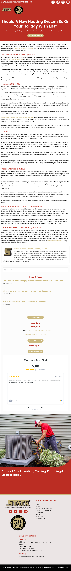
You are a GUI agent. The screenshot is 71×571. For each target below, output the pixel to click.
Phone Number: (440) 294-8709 (35, 334)
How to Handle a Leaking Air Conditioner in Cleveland (24, 301)
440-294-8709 (29, 546)
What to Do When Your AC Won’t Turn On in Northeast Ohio (27, 291)
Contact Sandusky (44, 510)
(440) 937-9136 (28, 548)
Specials (39, 517)
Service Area (41, 519)
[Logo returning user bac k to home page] (6, 10)
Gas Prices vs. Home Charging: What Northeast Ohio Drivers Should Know (33, 281)
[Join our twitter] (58, 2)
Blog (38, 506)
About (38, 504)
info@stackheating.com (32, 550)
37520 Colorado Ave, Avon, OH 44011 (38, 330)
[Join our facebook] (53, 2)
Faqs (38, 514)
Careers (39, 512)
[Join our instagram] (63, 2)
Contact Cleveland (44, 508)
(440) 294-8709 (26, 2)
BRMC (52, 568)
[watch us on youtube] (68, 2)
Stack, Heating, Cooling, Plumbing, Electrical (28, 568)
